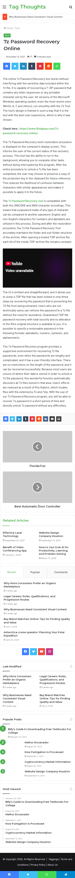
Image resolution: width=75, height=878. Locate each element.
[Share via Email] (52, 419)
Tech (17, 28)
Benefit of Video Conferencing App (15, 549)
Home (9, 28)
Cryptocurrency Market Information (48, 761)
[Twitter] (12, 419)
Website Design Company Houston (51, 534)
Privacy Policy (38, 864)
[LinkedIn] (19, 419)
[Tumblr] (25, 419)
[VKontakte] (45, 419)
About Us (52, 864)
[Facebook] (5, 419)
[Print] (58, 419)
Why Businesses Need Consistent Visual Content (36, 16)
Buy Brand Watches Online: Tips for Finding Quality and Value (55, 699)
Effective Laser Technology (12, 534)
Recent (11, 572)
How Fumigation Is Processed (44, 752)
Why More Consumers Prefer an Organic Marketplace (17, 680)
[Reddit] (39, 419)
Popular (35, 572)
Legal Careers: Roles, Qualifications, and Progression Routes (53, 680)
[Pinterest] (32, 419)
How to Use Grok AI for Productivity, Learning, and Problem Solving (54, 550)
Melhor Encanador (37, 742)
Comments (61, 572)
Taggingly (53, 859)
